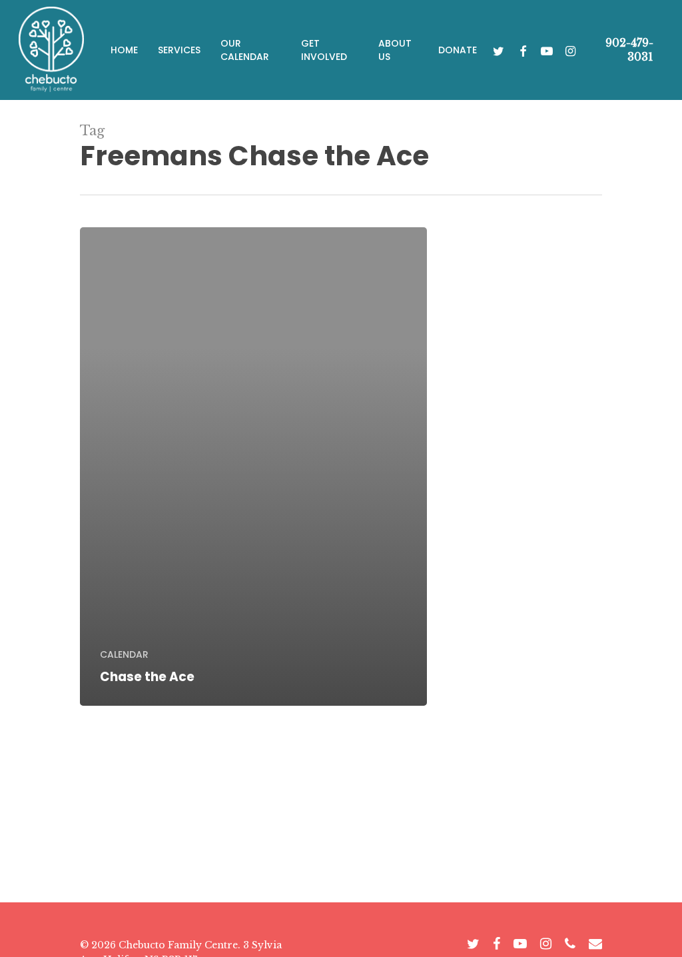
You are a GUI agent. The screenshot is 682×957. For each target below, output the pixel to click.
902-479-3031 (629, 49)
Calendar (124, 654)
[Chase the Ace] (253, 466)
